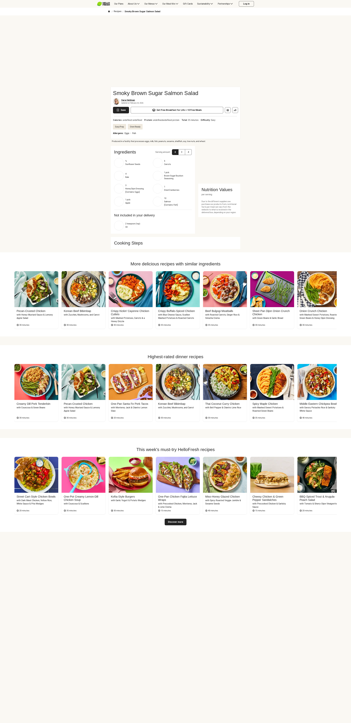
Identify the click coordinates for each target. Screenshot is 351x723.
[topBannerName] (175, 23)
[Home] (109, 11)
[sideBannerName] (219, 163)
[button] (153, 152)
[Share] (235, 110)
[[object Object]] (228, 110)
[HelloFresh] (103, 4)
